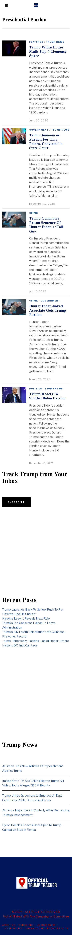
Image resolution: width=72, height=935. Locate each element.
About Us (8, 925)
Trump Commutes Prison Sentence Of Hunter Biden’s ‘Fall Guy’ (46, 224)
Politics (35, 388)
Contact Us (13, 928)
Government (39, 130)
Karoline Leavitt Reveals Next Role (26, 618)
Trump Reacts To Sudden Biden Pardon (47, 396)
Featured (36, 42)
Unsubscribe (46, 925)
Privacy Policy (57, 928)
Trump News (55, 42)
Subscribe (26, 925)
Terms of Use (34, 928)
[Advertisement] (36, 552)
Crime (33, 213)
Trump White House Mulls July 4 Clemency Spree (48, 51)
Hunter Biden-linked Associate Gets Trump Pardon (47, 310)
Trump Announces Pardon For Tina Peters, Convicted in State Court (46, 141)
